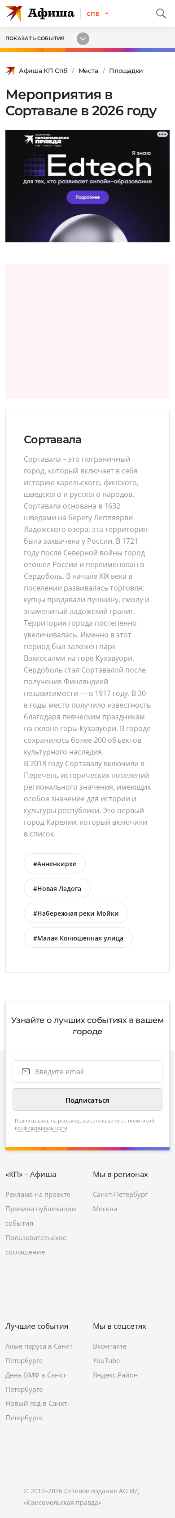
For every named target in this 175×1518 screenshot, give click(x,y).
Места (88, 71)
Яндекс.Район (115, 1374)
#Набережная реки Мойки (76, 913)
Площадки (126, 71)
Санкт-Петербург (120, 1194)
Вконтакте (110, 1345)
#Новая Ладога (57, 888)
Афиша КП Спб (43, 71)
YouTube (106, 1360)
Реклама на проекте (37, 1194)
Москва (105, 1208)
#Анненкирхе (54, 863)
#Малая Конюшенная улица (78, 938)
